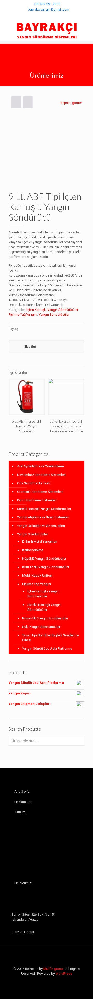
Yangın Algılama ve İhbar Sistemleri (43, 517)
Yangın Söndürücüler (54, 314)
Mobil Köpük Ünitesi (37, 576)
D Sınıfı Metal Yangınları (39, 541)
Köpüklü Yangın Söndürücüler (44, 559)
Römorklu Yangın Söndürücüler (45, 618)
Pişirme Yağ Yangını (23, 314)
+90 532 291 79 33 (47, 4)
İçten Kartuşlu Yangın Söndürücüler (52, 310)
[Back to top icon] (46, 957)
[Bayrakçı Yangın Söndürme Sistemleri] (46, 30)
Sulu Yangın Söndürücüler (41, 627)
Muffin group (53, 969)
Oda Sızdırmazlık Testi (33, 483)
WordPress (64, 974)
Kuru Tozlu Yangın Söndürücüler (45, 567)
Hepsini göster (71, 103)
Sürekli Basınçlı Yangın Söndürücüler (44, 509)
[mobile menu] (86, 30)
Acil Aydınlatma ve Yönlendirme (40, 466)
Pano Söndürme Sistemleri (36, 500)
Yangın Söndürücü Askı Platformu (47, 649)
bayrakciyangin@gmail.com (48, 9)
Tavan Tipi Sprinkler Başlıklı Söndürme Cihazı (50, 637)
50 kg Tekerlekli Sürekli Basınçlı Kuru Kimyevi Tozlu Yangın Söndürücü (66, 426)
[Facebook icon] (47, 16)
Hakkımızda (23, 802)
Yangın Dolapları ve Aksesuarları (41, 526)
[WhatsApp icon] (41, 16)
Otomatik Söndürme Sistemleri (40, 492)
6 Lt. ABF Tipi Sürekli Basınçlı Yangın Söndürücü (27, 426)
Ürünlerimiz (22, 883)
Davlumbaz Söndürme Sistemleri (41, 475)
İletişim (19, 812)
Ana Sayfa (22, 791)
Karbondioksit (32, 550)
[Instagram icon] (52, 16)
